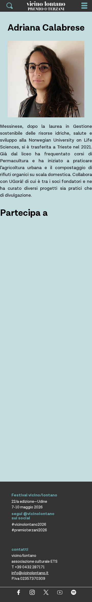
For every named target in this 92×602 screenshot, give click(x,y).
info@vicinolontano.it (30, 573)
